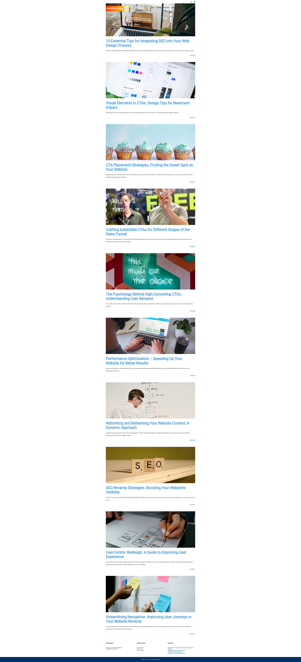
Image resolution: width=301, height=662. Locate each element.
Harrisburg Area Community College (176, 653)
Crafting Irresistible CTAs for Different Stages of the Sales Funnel (148, 231)
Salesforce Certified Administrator (114, 647)
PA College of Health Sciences (175, 651)
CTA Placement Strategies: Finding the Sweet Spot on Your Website (149, 167)
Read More (192, 55)
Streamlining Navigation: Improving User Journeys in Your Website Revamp (148, 619)
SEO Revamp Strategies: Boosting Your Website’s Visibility (145, 489)
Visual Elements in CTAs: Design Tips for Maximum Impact (148, 105)
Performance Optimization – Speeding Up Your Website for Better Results (144, 360)
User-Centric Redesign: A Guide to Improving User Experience (146, 554)
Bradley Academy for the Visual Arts (176, 650)
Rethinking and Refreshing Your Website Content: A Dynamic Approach (147, 425)
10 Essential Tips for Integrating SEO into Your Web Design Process (147, 43)
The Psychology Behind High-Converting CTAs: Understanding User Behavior (144, 296)
